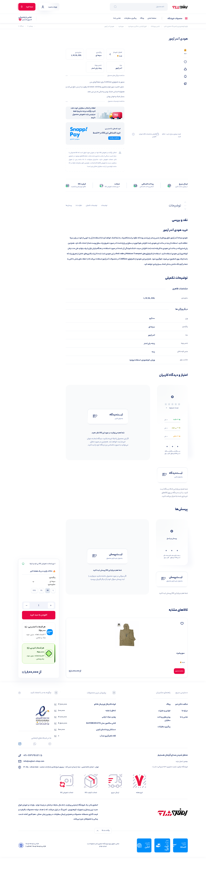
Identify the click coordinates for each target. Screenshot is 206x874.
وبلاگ (142, 18)
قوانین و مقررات (164, 710)
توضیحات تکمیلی (91, 205)
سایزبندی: (51, 584)
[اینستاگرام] (19, 743)
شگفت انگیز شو (181, 704)
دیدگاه (21, 26)
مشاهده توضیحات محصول (116, 101)
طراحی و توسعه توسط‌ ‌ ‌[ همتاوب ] (36, 846)
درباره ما (185, 710)
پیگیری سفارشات (130, 18)
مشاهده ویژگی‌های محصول (115, 76)
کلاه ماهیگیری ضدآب (108, 736)
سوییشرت (180, 653)
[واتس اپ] (34, 743)
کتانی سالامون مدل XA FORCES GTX (101, 723)
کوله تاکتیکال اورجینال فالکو (105, 704)
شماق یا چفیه (111, 710)
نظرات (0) (79, 205)
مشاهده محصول (179, 671)
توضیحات (104, 205)
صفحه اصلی (151, 18)
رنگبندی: (52, 577)
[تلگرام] (49, 743)
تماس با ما (117, 18)
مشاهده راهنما (114, 138)
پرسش (30, 26)
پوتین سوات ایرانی (109, 717)
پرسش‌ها (69, 205)
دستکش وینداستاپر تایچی (106, 729)
